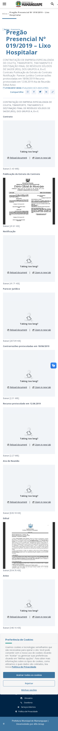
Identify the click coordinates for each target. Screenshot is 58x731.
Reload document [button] (18, 157)
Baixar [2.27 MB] (11, 455)
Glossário (28, 698)
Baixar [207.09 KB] (12, 340)
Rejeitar (29, 683)
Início (5, 13)
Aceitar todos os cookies (29, 675)
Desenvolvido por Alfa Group (30, 724)
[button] (53, 4)
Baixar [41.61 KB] (11, 226)
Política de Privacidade (28, 711)
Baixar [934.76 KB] (12, 570)
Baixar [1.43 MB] (11, 168)
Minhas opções (29, 690)
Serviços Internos (28, 707)
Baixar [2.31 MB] (11, 398)
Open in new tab (43, 157)
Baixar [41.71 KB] (11, 283)
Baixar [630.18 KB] (12, 513)
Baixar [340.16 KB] (12, 627)
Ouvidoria (27, 702)
